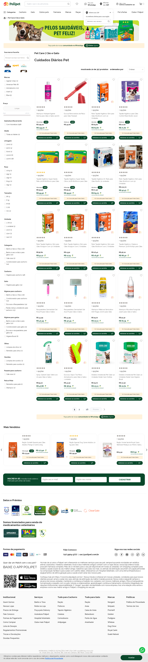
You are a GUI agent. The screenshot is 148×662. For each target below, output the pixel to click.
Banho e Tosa (39, 602)
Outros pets (44, 12)
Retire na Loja (40, 606)
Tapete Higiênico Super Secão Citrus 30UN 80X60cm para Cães (75, 180)
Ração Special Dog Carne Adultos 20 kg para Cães (82, 444)
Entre (122, 5)
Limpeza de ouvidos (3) (14, 361)
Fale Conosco (8, 614)
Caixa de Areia (90, 610)
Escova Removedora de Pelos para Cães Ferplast (74, 115)
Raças (78, 12)
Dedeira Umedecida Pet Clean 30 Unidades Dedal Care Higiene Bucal (130, 377)
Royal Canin (112, 630)
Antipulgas (62, 622)
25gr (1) (8, 178)
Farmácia (57, 12)
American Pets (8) (12, 84)
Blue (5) (9, 95)
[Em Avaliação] (15, 511)
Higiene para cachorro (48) (15, 275)
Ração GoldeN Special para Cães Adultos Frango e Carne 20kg (33, 444)
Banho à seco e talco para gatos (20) (15, 254)
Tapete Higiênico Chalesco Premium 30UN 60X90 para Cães (130, 245)
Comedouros (63, 618)
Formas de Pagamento (12, 618)
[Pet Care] (74, 30)
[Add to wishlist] (59, 80)
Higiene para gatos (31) (14, 285)
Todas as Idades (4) (13, 134)
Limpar (17, 108)
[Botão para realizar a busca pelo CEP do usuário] (109, 21)
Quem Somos (8, 602)
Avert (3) (9, 92)
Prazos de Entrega (10, 610)
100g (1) (9, 170)
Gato (33, 12)
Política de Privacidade (54, 658)
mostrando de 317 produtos (102, 69)
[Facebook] (121, 554)
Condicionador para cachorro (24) (16, 263)
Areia (87, 606)
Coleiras (61, 614)
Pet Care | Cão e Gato (16, 18)
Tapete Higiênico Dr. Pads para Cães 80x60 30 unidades (102, 180)
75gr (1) (8, 185)
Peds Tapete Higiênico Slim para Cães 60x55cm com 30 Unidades (48, 245)
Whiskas (111, 622)
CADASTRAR (125, 479)
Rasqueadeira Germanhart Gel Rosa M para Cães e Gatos (46, 311)
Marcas (68, 12)
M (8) (8, 204)
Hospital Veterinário (42, 618)
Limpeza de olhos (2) (13, 347)
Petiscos (61, 606)
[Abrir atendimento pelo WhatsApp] (142, 650)
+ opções (40, 110)
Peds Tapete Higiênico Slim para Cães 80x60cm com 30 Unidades (102, 116)
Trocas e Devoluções (12, 634)
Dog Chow (112, 626)
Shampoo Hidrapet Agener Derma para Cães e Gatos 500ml (47, 115)
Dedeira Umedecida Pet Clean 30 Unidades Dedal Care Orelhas (103, 376)
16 (87, 409)
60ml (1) (9, 151)
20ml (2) (9, 144)
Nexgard (111, 602)
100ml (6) (9, 155)
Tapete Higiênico (64, 610)
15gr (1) (8, 174)
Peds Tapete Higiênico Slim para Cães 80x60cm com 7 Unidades (102, 245)
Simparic (111, 606)
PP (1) (8, 197)
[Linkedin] (143, 554)
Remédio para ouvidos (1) (15, 364)
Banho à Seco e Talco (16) (15, 249)
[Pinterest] (127, 554)
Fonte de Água (91, 618)
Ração (60, 602)
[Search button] (68, 4)
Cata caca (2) (10, 258)
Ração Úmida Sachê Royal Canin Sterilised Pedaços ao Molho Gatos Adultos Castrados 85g (129, 444)
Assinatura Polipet (41, 614)
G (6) (8, 207)
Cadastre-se (130, 5)
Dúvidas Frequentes (11, 638)
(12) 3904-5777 (70, 554)
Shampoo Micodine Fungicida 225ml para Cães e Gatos (129, 311)
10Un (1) (9, 230)
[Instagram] (116, 554)
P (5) (7, 200)
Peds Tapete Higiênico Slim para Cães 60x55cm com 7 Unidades (75, 245)
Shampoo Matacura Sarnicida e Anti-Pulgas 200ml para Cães (102, 311)
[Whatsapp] (132, 554)
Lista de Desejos (10, 626)
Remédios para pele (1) (14, 384)
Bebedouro (89, 614)
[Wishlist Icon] (77, 4)
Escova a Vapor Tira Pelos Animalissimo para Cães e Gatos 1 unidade (75, 377)
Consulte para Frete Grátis (49, 133)
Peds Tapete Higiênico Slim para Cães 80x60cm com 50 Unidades (130, 181)
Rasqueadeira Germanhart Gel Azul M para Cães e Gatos (74, 311)
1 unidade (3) (10, 226)
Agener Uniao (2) (12, 81)
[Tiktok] (137, 554)
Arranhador (89, 622)
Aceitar (131, 658)
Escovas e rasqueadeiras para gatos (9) (16, 332)
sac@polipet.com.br (89, 554)
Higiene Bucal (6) (12, 336)
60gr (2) (9, 181)
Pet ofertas (122, 12)
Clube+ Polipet (137, 12)
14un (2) (9, 237)
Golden (111, 614)
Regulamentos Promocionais (15, 630)
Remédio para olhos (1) (14, 351)
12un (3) (9, 233)
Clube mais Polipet (42, 622)
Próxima (96, 409)
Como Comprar (9, 622)
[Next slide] (147, 450)
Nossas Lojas (8, 606)
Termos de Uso (132, 606)
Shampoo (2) (10, 388)
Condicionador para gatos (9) (16, 327)
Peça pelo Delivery (42, 610)
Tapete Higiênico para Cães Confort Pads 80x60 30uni (128, 115)
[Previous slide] (1, 450)
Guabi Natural (113, 634)
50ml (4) (9, 148)
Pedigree (111, 618)
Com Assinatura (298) (13, 124)
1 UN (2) (9, 223)
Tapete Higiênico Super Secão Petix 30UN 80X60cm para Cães (47, 180)
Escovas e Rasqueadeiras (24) (16, 304)
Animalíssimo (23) (12, 88)
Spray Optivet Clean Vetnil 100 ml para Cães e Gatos (47, 376)
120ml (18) (10, 159)
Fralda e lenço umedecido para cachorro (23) (17, 309)
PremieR (111, 610)
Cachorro (22, 12)
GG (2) (8, 211)
